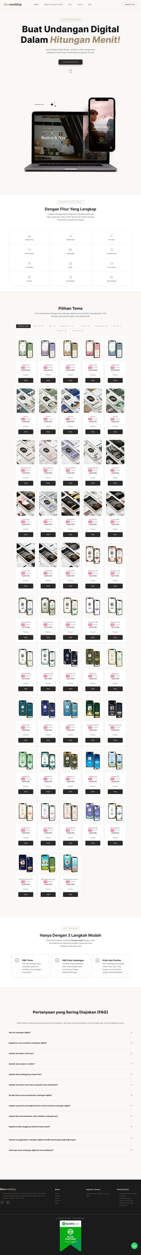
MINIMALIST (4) (68, 326)
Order (26, 380)
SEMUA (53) (23, 326)
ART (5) (52, 326)
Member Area (130, 4)
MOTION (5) (38, 326)
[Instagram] (8, 1202)
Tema (70, 4)
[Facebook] (2, 1202)
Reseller (58, 1196)
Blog (89, 4)
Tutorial (80, 4)
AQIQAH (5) (62, 331)
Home (36, 4)
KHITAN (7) (118, 326)
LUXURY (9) (85, 326)
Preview (25, 375)
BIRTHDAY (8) (78, 331)
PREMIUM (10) (101, 326)
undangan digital (76, 940)
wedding (13, 4)
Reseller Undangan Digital (53, 4)
